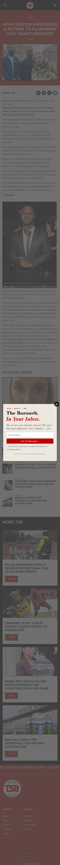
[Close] (56, 404)
